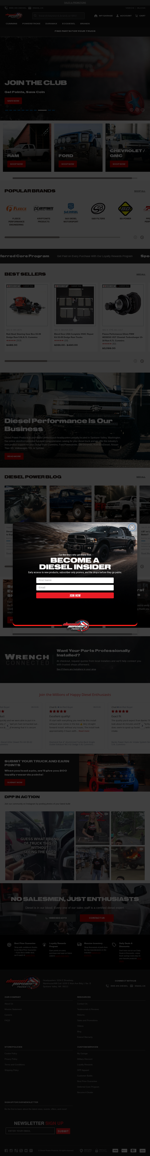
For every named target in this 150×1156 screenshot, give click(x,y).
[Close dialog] (132, 527)
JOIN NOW (75, 595)
